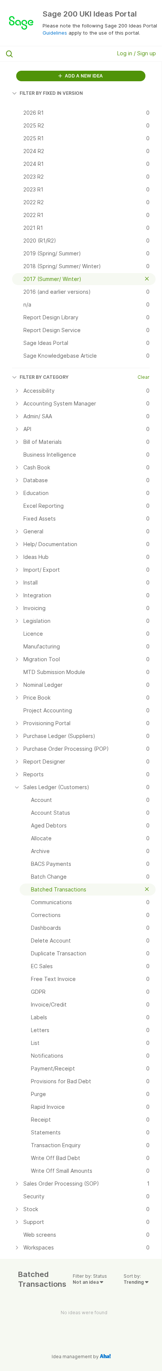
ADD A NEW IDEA (83, 76)
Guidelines (55, 33)
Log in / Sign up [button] (136, 53)
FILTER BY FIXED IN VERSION (51, 93)
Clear (144, 377)
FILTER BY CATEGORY (44, 377)
